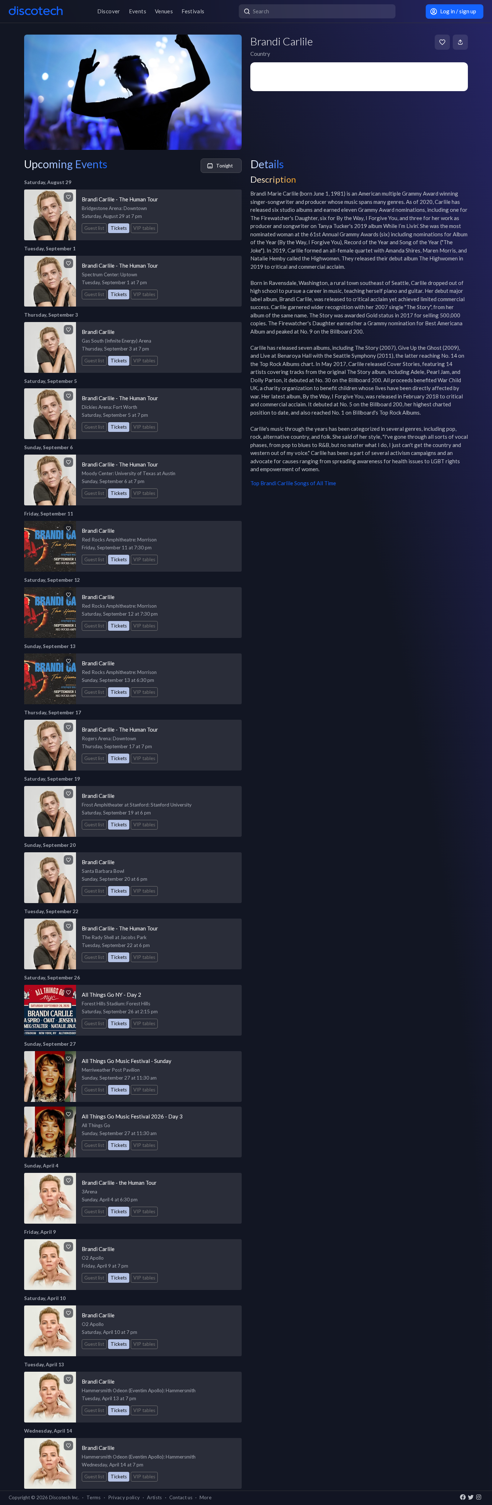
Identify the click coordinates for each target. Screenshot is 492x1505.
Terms (93, 1497)
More (205, 1497)
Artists (154, 1497)
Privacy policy (124, 1497)
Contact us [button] (180, 1497)
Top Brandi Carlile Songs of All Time (293, 483)
